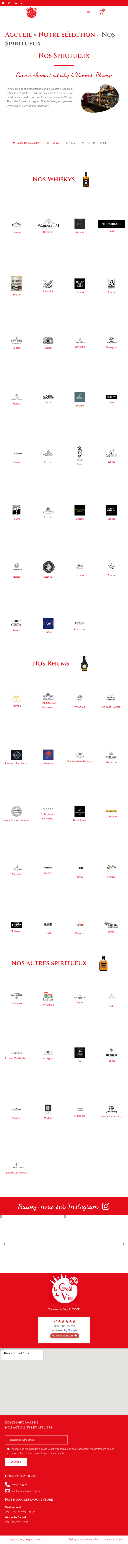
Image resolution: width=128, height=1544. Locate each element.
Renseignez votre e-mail (20, 1434)
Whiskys (53, 143)
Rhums (70, 143)
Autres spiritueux (94, 143)
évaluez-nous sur (63, 1335)
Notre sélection (66, 34)
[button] (89, 12)
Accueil (18, 34)
